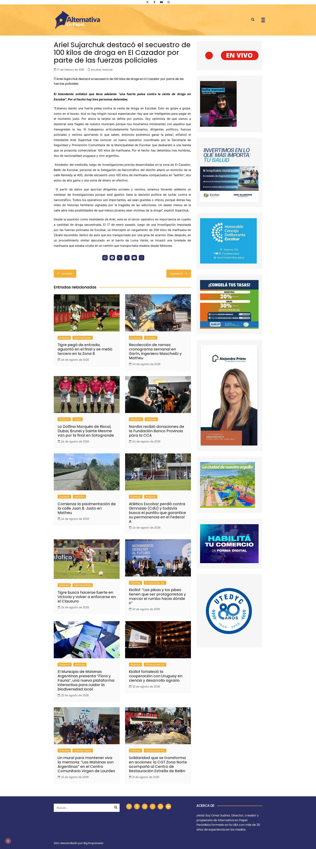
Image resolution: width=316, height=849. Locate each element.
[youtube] (161, 2)
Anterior (67, 273)
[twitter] (147, 2)
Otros (77, 419)
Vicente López (82, 750)
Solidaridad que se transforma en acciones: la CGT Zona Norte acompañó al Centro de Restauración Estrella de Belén (158, 764)
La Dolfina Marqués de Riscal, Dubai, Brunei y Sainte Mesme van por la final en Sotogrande (86, 431)
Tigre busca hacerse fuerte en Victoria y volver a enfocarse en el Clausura (87, 597)
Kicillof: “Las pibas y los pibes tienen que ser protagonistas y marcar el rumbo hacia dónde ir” (157, 596)
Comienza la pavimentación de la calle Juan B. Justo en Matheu (87, 508)
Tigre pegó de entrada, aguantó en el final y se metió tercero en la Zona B (85, 349)
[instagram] (168, 2)
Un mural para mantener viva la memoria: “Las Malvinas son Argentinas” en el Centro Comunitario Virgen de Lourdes (86, 764)
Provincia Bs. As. (155, 583)
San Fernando (82, 337)
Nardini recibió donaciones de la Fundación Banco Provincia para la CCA (156, 431)
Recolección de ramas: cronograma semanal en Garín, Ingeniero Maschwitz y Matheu (155, 351)
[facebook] (154, 2)
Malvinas (136, 419)
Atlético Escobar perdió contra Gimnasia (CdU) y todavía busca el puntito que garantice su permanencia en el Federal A (157, 512)
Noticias (108, 70)
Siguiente (176, 273)
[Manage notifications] (8, 841)
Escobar (96, 70)
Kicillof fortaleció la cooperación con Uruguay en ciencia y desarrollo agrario (155, 676)
